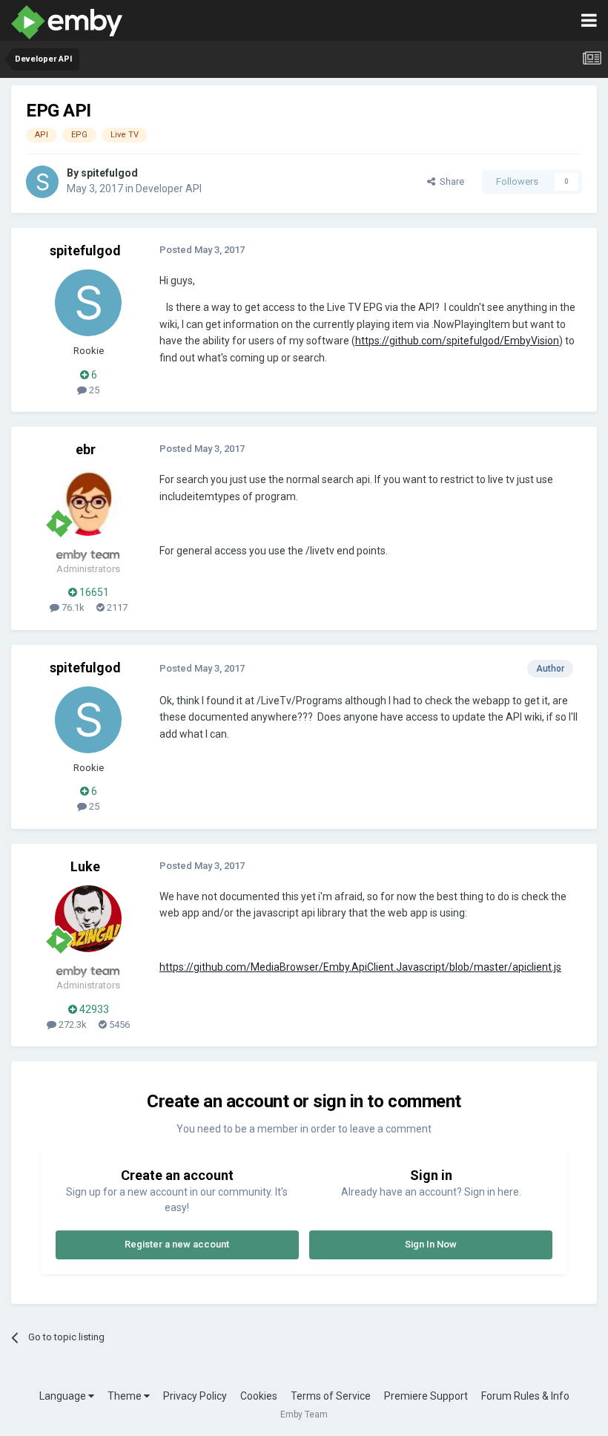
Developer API (169, 188)
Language (63, 1396)
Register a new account (177, 1244)
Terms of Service (331, 1396)
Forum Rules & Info (525, 1396)
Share (449, 181)
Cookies (258, 1396)
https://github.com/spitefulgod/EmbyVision (457, 341)
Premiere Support (426, 1396)
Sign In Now (431, 1244)
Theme (126, 1396)
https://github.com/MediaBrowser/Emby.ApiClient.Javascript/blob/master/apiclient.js (360, 967)
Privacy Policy (195, 1396)
